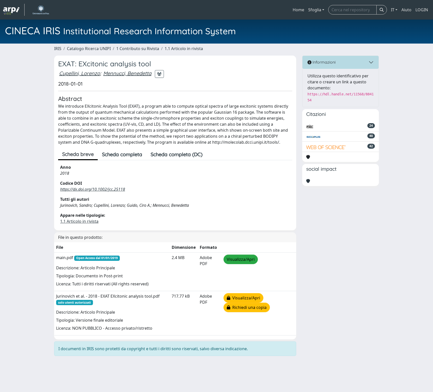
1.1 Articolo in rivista (184, 48)
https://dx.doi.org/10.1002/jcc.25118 (92, 189)
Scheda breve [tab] (78, 154)
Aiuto (406, 10)
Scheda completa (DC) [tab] (176, 154)
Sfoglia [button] (314, 10)
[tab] (211, 154)
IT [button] (392, 10)
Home (298, 10)
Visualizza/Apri (241, 259)
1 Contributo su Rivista (137, 48)
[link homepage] (14, 10)
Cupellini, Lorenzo (79, 73)
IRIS (57, 48)
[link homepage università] (41, 10)
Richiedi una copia (248, 307)
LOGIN (421, 10)
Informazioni (323, 62)
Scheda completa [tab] (122, 154)
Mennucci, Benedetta (127, 73)
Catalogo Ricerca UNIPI (89, 48)
